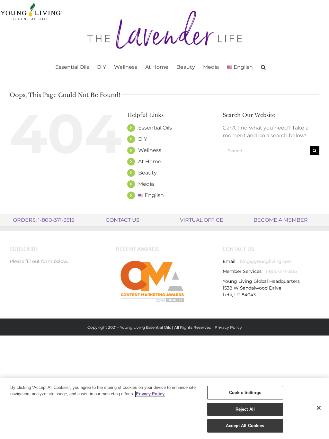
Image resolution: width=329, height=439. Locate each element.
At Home (149, 161)
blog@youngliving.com (266, 261)
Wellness (149, 150)
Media (146, 184)
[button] (263, 66)
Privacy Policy (228, 327)
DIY (142, 139)
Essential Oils (155, 128)
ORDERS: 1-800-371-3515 (43, 220)
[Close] (319, 408)
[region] (164, 408)
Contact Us (122, 220)
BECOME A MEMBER (280, 220)
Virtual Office (201, 220)
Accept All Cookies (245, 425)
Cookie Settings (245, 392)
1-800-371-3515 (281, 271)
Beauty (147, 173)
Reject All (245, 409)
